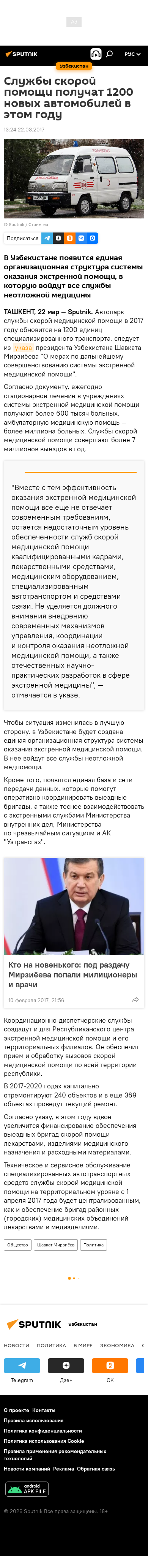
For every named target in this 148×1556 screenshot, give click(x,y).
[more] (135, 999)
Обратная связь (96, 1468)
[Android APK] (27, 1490)
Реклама (63, 1468)
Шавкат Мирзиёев (55, 1245)
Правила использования (33, 1420)
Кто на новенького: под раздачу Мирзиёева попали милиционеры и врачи (72, 974)
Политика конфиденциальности (43, 1430)
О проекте (16, 1410)
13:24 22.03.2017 (24, 129)
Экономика (117, 1345)
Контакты (43, 1410)
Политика (93, 1245)
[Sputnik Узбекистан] (23, 57)
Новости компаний (27, 1468)
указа (23, 347)
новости (16, 1345)
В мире (83, 1345)
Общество (17, 1245)
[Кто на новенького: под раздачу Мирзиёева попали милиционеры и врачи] (74, 906)
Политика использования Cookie (44, 1440)
